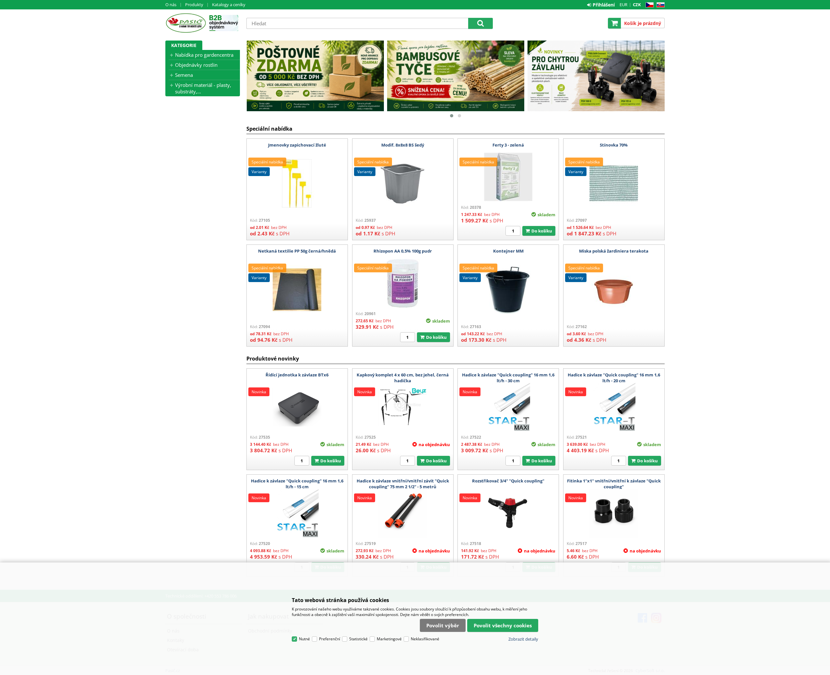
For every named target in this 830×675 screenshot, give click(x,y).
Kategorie (183, 45)
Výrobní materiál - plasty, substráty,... (203, 88)
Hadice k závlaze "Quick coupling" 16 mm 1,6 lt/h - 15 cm (297, 484)
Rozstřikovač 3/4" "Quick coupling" (508, 481)
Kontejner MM (508, 251)
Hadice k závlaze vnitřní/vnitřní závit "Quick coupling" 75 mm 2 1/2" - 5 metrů (403, 484)
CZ (648, 5)
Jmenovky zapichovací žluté (297, 145)
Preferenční (329, 639)
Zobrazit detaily (523, 639)
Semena (184, 75)
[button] (452, 116)
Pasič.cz (185, 23)
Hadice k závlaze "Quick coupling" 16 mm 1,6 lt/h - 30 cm (508, 378)
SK (659, 5)
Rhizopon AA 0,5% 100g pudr (403, 251)
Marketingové (389, 639)
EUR (623, 4)
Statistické (358, 639)
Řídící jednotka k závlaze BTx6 (297, 375)
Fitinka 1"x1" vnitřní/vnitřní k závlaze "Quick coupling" (614, 484)
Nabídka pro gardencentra (204, 55)
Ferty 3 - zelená (508, 145)
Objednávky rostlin (196, 65)
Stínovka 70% (614, 145)
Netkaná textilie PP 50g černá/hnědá (297, 251)
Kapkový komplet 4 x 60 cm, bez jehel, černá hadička (403, 378)
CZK (637, 4)
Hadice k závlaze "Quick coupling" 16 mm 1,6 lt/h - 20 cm (614, 378)
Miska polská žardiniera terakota (613, 251)
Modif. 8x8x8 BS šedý (402, 145)
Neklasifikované (425, 639)
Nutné (304, 639)
